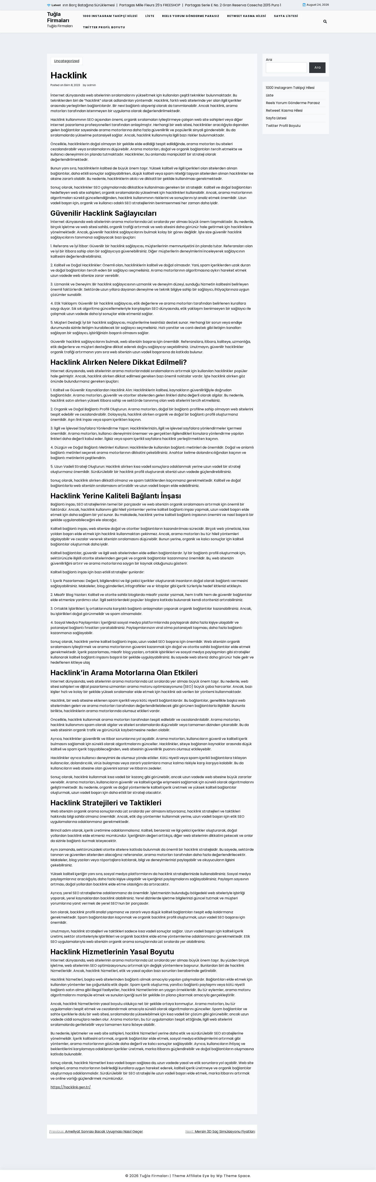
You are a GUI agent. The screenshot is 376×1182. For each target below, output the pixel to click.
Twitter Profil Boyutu (104, 27)
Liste (149, 16)
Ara (269, 59)
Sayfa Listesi (286, 16)
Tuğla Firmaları (58, 17)
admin (91, 85)
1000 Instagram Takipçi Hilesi (110, 16)
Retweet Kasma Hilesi (246, 16)
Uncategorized (66, 60)
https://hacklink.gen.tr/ (70, 1087)
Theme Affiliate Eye (190, 1175)
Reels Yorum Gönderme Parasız (190, 16)
